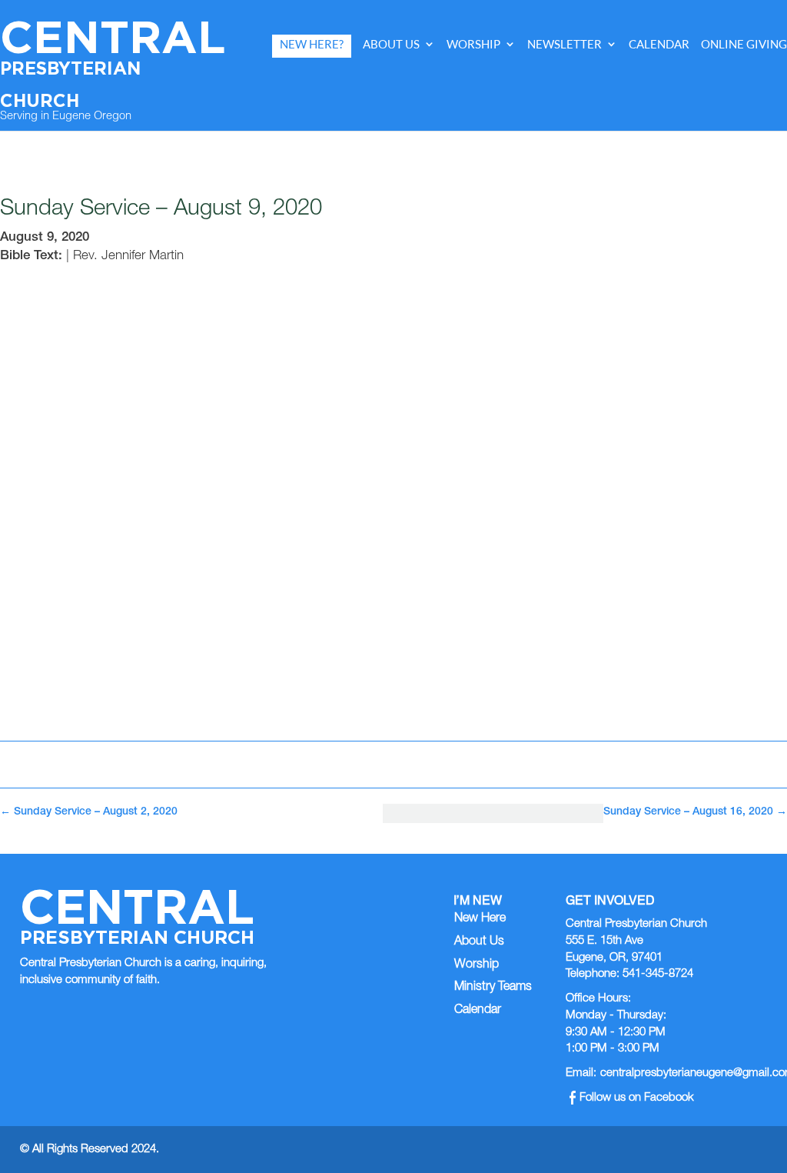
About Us (391, 44)
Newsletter (564, 44)
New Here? (312, 44)
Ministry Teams (493, 987)
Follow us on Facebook (636, 1098)
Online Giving (744, 44)
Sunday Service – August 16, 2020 (695, 812)
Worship (473, 44)
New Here (480, 919)
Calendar (659, 44)
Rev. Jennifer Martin (128, 256)
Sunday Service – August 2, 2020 (89, 812)
